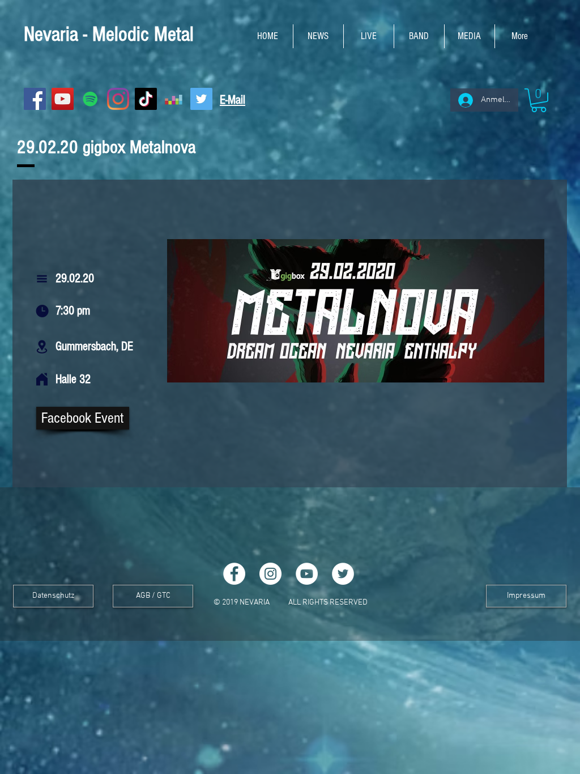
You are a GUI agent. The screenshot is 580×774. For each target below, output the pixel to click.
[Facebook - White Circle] (234, 574)
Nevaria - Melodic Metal (109, 34)
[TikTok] (146, 99)
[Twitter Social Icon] (201, 99)
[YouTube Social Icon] (63, 99)
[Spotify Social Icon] (90, 99)
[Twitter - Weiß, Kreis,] (343, 574)
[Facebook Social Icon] (35, 99)
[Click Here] (42, 379)
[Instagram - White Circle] (270, 574)
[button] (538, 100)
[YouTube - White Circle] (307, 574)
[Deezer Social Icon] (174, 99)
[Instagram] (118, 99)
